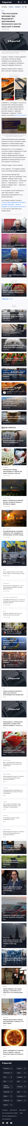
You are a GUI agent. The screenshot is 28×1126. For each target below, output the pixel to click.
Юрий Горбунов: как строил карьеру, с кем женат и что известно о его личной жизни (13, 990)
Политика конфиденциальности (9, 1116)
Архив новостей (13, 1110)
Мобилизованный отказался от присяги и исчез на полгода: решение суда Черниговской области (13, 778)
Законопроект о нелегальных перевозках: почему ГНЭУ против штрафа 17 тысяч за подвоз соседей (13, 723)
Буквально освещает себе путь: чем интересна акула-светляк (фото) (12, 614)
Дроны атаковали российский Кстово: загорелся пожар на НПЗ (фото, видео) (13, 502)
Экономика (17, 6)
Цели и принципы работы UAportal (10, 1113)
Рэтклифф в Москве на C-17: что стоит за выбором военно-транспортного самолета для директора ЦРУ (14, 601)
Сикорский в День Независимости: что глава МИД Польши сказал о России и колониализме (13, 792)
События (11, 6)
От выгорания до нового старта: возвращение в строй (11, 818)
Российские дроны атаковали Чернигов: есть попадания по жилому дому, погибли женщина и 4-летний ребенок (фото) (14, 533)
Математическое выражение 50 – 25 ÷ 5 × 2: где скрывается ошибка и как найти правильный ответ (13, 587)
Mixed (2, 10)
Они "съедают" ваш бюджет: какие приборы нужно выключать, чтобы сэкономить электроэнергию (12, 805)
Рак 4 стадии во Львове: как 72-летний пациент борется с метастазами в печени (13, 572)
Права (21, 1113)
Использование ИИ (6, 1119)
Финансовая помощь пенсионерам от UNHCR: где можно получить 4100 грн (12, 471)
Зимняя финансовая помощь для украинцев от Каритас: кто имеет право (13, 1021)
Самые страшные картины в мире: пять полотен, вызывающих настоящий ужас (13, 693)
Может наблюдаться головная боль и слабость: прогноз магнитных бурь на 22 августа (13, 1052)
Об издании (4, 1110)
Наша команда (22, 1110)
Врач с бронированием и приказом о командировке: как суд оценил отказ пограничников (12, 764)
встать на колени (20, 115)
